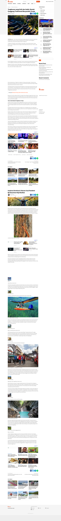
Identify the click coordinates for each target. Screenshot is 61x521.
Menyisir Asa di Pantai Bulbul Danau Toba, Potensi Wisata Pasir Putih (12, 497)
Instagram (47, 508)
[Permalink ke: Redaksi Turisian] (9, 194)
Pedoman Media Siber (11, 508)
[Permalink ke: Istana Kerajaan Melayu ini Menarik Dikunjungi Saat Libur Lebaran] (12, 180)
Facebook (33, 508)
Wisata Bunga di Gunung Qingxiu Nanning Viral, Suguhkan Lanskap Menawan (12, 487)
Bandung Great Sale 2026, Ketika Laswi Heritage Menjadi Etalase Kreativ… (47, 48)
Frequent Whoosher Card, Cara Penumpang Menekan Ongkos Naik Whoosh (47, 29)
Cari (39, 57)
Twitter (40, 508)
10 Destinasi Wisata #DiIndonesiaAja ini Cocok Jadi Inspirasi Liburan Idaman (15, 474)
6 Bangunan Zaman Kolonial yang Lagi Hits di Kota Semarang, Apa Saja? (22, 175)
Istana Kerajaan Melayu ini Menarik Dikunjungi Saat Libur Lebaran (12, 184)
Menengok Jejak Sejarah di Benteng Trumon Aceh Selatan (23, 184)
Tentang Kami (41, 109)
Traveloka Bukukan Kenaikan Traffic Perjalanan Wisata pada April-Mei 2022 (14, 162)
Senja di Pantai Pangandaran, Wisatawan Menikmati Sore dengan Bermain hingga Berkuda (33, 488)
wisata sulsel (23, 154)
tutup (6, 0)
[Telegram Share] (35, 14)
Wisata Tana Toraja (29, 154)
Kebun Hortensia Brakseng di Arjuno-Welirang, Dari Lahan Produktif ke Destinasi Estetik (22, 498)
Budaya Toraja (10, 154)
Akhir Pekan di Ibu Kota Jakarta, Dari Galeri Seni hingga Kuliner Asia (47, 44)
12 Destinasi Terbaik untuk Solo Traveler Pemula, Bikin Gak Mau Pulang (31, 474)
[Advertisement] (23, 74)
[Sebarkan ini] (31, 14)
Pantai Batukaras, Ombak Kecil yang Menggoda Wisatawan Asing (22, 487)
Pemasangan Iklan (41, 113)
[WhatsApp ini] (37, 14)
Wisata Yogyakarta (43, 13)
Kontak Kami (40, 110)
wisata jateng (42, 10)
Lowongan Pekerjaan (42, 112)
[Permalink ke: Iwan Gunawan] (9, 13)
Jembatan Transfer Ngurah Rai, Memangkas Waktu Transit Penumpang (47, 41)
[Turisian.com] (10, 1)
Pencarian (38, 1)
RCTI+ (41, 8)
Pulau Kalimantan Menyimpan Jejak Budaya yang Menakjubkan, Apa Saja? (12, 175)
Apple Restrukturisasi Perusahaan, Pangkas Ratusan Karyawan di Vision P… (47, 33)
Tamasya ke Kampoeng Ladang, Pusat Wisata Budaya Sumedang (33, 184)
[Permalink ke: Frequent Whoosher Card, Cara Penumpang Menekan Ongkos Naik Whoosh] (46, 23)
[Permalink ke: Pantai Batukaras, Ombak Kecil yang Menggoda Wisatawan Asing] (23, 483)
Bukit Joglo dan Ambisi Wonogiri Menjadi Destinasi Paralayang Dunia (47, 52)
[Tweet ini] (33, 14)
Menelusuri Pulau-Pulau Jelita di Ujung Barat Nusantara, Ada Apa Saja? (33, 497)
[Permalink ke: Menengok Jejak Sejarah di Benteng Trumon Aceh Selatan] (23, 180)
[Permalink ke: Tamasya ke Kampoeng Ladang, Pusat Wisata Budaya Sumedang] (33, 180)
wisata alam (42, 11)
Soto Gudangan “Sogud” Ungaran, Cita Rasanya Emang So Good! (31, 162)
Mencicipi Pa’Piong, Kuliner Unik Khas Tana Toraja (20, 92)
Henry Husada (42, 15)
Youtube (33, 509)
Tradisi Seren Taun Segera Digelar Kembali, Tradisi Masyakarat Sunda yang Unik (33, 175)
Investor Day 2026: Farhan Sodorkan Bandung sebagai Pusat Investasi (47, 37)
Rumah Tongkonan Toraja (17, 154)
